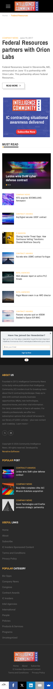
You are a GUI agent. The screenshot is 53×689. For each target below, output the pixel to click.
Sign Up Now (26, 353)
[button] (26, 335)
